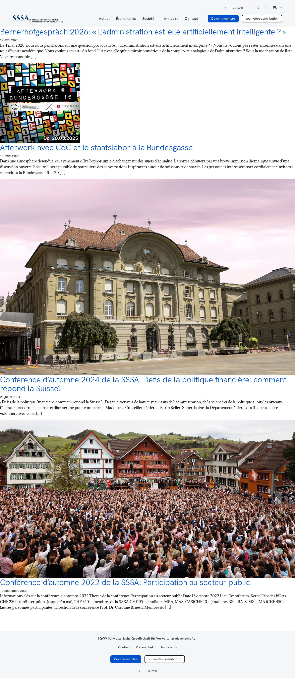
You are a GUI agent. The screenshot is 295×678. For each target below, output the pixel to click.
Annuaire (171, 18)
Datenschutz (145, 647)
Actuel (104, 18)
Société (148, 18)
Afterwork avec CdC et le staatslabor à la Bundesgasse (96, 147)
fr (275, 7)
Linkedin (238, 7)
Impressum (169, 647)
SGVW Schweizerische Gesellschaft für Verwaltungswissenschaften (147, 638)
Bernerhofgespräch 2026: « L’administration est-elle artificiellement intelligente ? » (143, 31)
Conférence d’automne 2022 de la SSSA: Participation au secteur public (125, 582)
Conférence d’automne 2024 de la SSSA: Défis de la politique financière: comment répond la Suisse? (143, 384)
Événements (126, 18)
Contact (191, 18)
